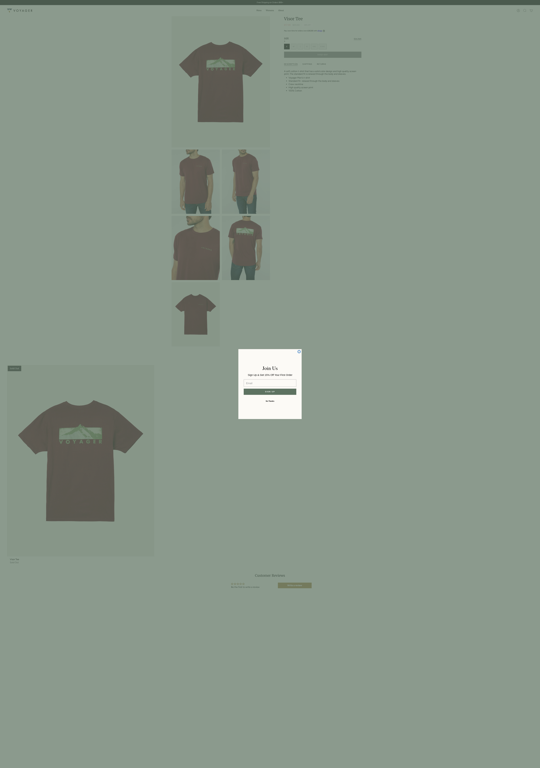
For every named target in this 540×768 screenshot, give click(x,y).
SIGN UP (270, 392)
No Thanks (270, 401)
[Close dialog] (299, 351)
